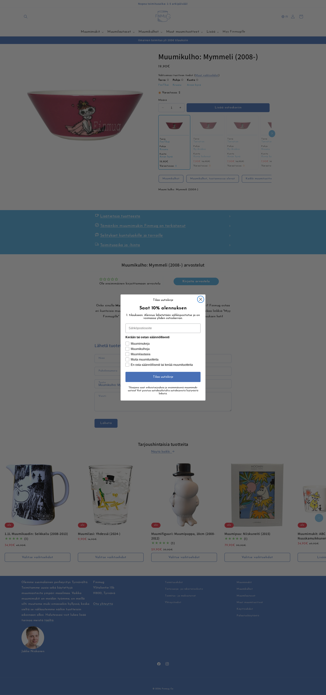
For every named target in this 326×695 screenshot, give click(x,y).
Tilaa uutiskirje (163, 376)
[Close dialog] (200, 299)
